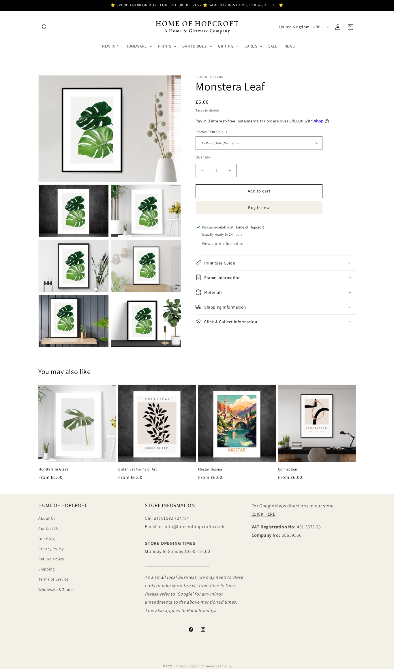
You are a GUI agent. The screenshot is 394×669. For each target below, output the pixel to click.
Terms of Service (53, 579)
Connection (287, 469)
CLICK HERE (263, 514)
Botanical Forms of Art (137, 469)
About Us (47, 518)
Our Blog (46, 538)
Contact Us (48, 528)
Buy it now (259, 207)
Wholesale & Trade (55, 589)
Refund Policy (51, 559)
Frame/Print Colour (211, 131)
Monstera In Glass (53, 469)
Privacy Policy (50, 548)
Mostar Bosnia (210, 469)
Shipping (46, 569)
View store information (223, 243)
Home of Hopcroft (188, 666)
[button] (44, 27)
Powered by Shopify (216, 666)
